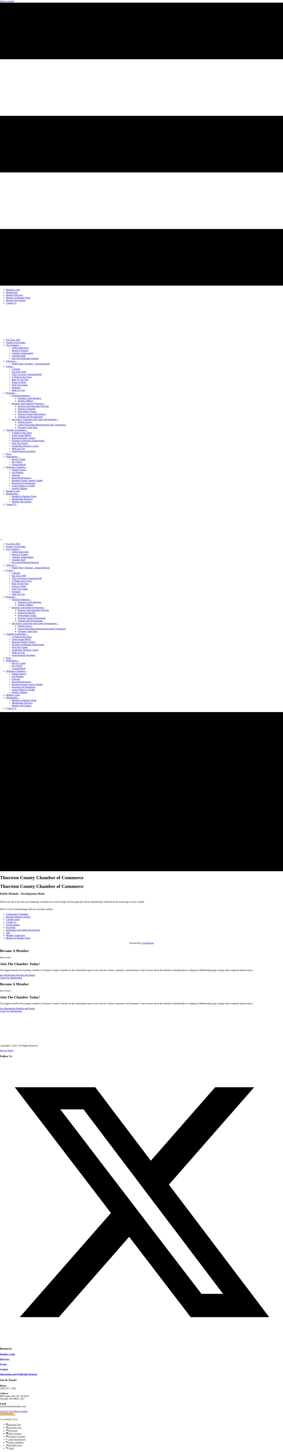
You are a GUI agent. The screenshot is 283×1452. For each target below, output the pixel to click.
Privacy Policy (7, 1050)
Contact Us (11, 922)
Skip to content (7, 1)
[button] (141, 1343)
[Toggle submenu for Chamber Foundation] (27, 430)
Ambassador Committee (17, 914)
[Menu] (1, 539)
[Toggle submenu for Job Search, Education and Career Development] (57, 420)
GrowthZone (148, 943)
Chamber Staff (12, 919)
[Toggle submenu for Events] (13, 367)
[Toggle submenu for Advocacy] (16, 361)
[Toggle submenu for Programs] (16, 393)
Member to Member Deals (18, 938)
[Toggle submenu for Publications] (18, 457)
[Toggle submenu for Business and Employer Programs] (44, 404)
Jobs (8, 933)
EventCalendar (13, 925)
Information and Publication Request (23, 930)
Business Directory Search (18, 917)
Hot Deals (10, 927)
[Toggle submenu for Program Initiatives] (30, 396)
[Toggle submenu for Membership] (19, 494)
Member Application (15, 935)
